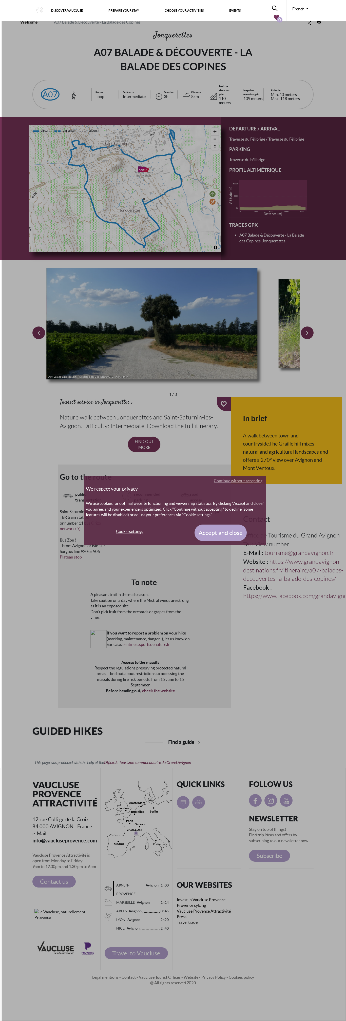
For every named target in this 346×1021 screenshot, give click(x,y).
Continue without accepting (238, 480)
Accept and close (221, 532)
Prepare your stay (123, 10)
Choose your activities (184, 10)
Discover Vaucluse (67, 10)
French (298, 9)
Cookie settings (129, 531)
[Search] (276, 7)
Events (235, 10)
